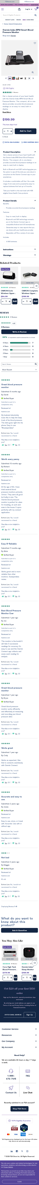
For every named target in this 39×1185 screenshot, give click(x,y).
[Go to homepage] (19, 9)
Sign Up (29, 1015)
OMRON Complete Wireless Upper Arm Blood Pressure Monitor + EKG (30, 292)
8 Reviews (15, 92)
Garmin (13, 36)
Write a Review (19, 332)
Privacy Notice (8, 1167)
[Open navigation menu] (2, 9)
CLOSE (19, 1182)
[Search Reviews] (36, 364)
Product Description (11, 152)
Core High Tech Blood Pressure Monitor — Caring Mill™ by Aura (9, 968)
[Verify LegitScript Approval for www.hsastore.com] (24, 1128)
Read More (7, 112)
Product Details (10, 201)
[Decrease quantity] (4, 131)
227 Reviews (12, 287)
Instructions (8, 250)
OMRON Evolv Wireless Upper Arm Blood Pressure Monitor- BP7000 (9, 292)
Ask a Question (19, 930)
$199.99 (9, 119)
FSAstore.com (9, 2)
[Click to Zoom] (32, 72)
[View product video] (29, 78)
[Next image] (33, 78)
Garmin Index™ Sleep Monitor (28, 968)
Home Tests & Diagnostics (13, 24)
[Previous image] (6, 78)
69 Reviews (33, 287)
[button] (9, 275)
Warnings (7, 255)
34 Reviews (14, 963)
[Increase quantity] (11, 131)
